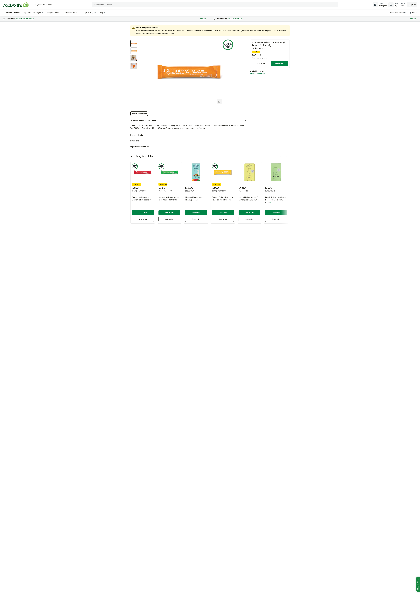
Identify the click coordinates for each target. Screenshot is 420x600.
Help (101, 13)
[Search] (335, 4)
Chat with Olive (418, 584)
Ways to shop (88, 13)
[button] (134, 43)
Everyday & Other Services (43, 5)
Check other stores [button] (257, 74)
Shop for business (397, 13)
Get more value (71, 13)
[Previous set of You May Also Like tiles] (281, 156)
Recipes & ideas (53, 13)
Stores (414, 13)
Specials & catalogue (32, 13)
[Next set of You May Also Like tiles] (286, 156)
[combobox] (215, 4)
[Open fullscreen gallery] (219, 101)
